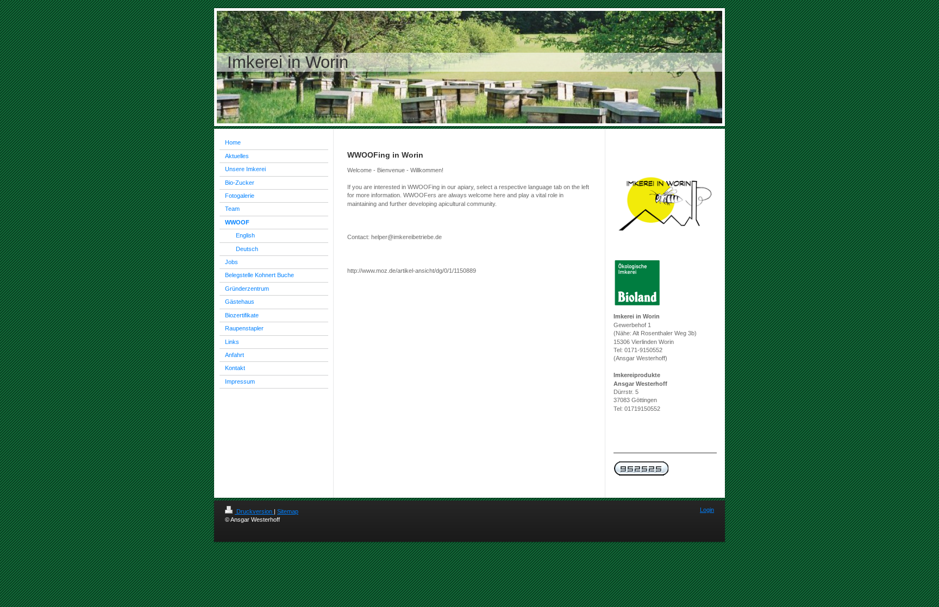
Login (707, 509)
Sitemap (287, 511)
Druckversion (254, 511)
